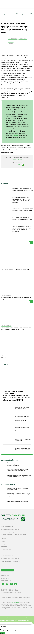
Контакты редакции (7, 526)
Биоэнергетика (5, 552)
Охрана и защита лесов (14, 41)
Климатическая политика (25, 36)
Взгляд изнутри (5, 544)
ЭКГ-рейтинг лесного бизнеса (9, 358)
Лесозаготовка (8, 485)
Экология (11, 43)
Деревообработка (9, 460)
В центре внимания (6, 267)
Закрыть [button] (2, 633)
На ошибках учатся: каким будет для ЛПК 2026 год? (15, 269)
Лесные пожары (22, 38)
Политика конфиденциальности (10, 532)
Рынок (6, 365)
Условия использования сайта (10, 529)
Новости (5, 184)
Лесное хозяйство (13, 38)
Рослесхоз (24, 41)
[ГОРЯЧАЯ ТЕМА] (17, 253)
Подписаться (7, 570)
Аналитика (4, 546)
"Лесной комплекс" (17, 159)
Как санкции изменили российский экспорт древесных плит (16, 298)
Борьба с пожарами (13, 36)
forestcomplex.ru (14, 602)
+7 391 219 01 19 (5, 578)
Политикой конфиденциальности (23, 599)
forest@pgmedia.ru (6, 580)
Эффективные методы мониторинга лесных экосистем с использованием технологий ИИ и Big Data (16, 328)
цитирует (15, 135)
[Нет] (32, 623)
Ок (3, 623)
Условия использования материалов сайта (13, 534)
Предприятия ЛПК (6, 549)
